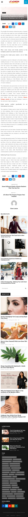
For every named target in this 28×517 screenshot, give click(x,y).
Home (8, 515)
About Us (18, 515)
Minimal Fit (14, 485)
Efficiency (11, 474)
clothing (13, 472)
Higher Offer (5, 483)
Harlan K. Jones (5, 319)
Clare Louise (6, 18)
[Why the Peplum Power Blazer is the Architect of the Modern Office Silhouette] (14, 380)
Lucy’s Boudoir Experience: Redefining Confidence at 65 (11, 259)
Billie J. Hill (4, 418)
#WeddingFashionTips (14, 465)
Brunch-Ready (16, 470)
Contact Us (12, 515)
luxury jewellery (6, 485)
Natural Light (6, 489)
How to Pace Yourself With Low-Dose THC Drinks (14, 342)
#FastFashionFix (17, 459)
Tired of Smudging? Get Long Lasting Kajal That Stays (14, 317)
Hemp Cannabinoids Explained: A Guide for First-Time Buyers (13, 366)
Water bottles (12, 498)
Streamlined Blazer (18, 493)
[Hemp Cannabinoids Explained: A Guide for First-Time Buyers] (14, 355)
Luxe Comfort (13, 483)
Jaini (3, 344)
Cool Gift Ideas (20, 472)
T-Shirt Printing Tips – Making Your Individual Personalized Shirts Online (14, 282)
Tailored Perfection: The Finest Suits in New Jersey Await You (12, 236)
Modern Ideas (15, 487)
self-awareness (6, 491)
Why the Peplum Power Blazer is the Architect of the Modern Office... (12, 391)
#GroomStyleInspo (17, 461)
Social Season (21, 491)
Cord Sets (5, 474)
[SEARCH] (25, 288)
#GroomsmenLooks (7, 461)
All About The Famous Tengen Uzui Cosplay (14, 195)
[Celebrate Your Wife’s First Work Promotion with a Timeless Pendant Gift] (14, 405)
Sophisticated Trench (7, 493)
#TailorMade (5, 465)
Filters (14, 476)
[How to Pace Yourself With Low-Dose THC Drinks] (14, 330)
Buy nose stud (6, 472)
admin (3, 369)
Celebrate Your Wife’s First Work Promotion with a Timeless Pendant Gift (13, 416)
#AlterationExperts (7, 459)
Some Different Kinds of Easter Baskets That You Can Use (14, 187)
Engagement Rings (20, 474)
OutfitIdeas (13, 489)
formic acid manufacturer (8, 478)
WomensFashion (20, 498)
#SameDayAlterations (14, 463)
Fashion (4, 12)
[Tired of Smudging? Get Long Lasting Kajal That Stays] (14, 306)
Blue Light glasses (7, 470)
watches (4, 498)
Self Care (14, 491)
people (19, 489)
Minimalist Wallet (6, 487)
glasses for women (20, 478)
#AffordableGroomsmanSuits (9, 457)
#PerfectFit (5, 463)
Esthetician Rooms (7, 476)
